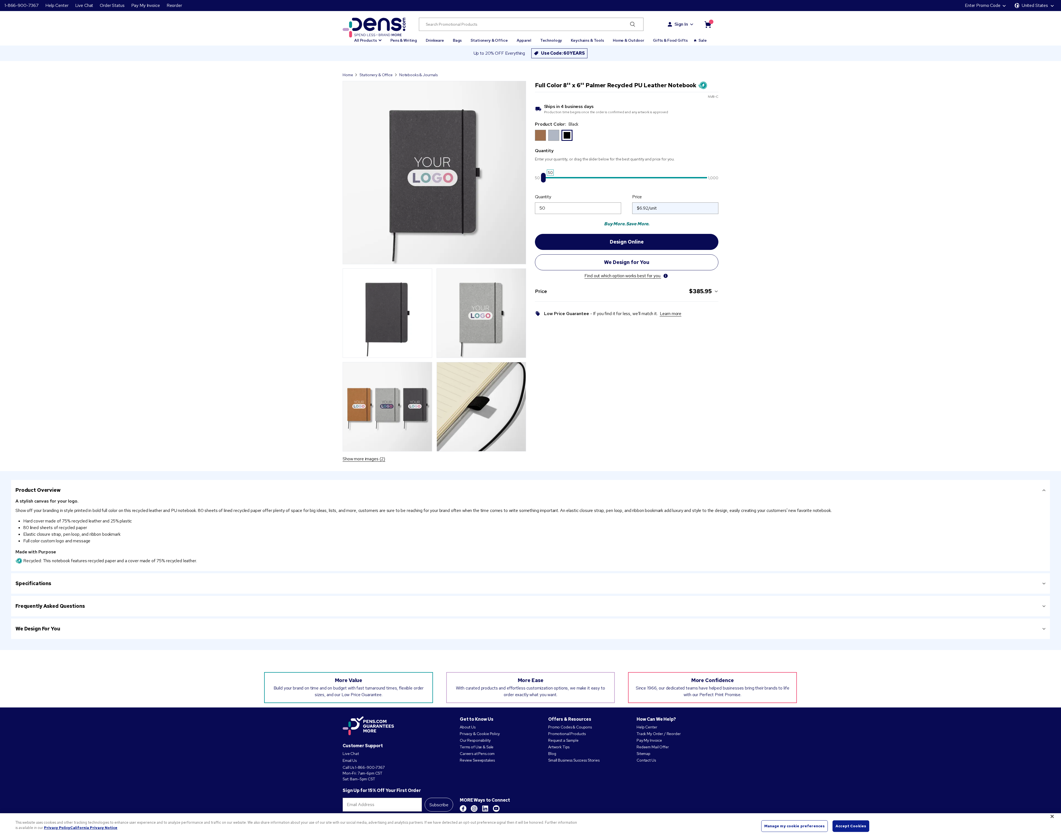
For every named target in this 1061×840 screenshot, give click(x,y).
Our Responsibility (475, 740)
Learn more (671, 313)
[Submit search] (632, 24)
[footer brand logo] (368, 726)
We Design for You (37, 628)
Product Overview (38, 490)
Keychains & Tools (587, 40)
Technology (551, 40)
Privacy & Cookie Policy (480, 733)
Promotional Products (567, 733)
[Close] (1052, 816)
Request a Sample (563, 740)
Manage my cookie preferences (794, 826)
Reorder (174, 5)
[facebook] (463, 808)
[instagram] (474, 808)
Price (637, 197)
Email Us (350, 760)
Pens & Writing (403, 40)
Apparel (524, 40)
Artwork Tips (558, 746)
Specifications (33, 583)
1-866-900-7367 (21, 5)
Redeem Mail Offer (653, 746)
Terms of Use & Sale (476, 746)
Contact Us (646, 760)
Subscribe (438, 805)
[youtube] (496, 808)
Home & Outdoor (628, 40)
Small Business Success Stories (574, 760)
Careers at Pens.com (477, 753)
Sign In (681, 24)
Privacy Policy (57, 827)
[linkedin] (485, 808)
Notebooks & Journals (418, 74)
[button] (368, 38)
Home (348, 74)
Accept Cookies (851, 826)
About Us (468, 727)
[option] (540, 135)
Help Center (56, 5)
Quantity (543, 197)
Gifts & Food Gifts (670, 40)
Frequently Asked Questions (50, 606)
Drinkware (435, 40)
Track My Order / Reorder (659, 733)
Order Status (112, 5)
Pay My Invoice (145, 5)
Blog (552, 753)
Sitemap (643, 753)
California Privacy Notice (93, 827)
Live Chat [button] (84, 5)
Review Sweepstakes (477, 760)
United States (1035, 5)
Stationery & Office (489, 40)
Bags (457, 40)
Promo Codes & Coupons (570, 727)
